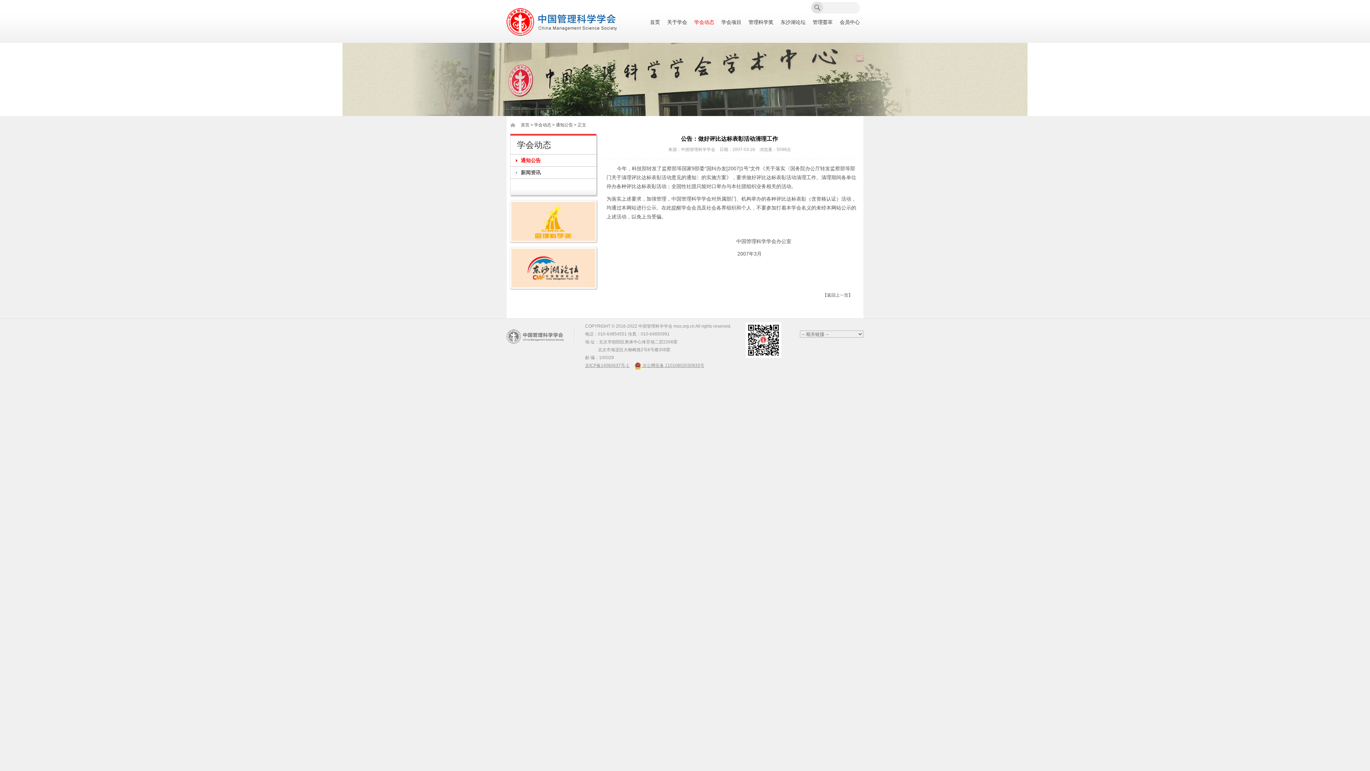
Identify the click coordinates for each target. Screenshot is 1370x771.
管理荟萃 (823, 22)
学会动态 (704, 22)
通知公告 (531, 160)
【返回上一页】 (838, 295)
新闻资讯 (531, 172)
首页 (655, 22)
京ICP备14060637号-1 (607, 365)
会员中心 (850, 22)
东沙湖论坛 (793, 22)
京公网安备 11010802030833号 (672, 365)
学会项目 (731, 22)
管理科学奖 (761, 22)
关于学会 (677, 22)
